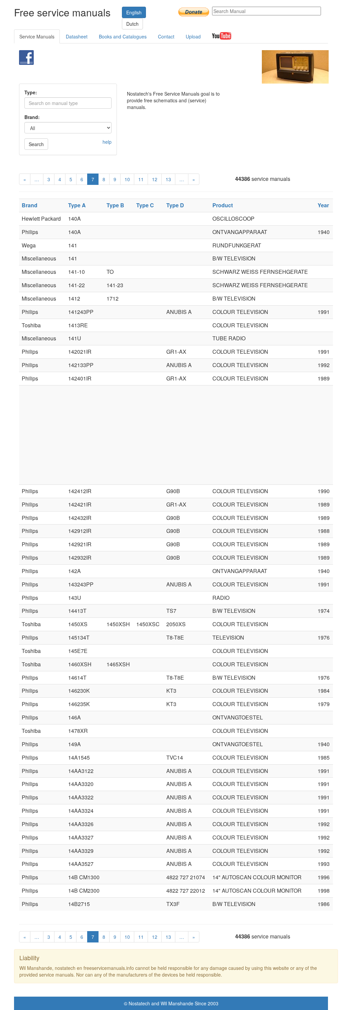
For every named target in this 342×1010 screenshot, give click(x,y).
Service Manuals (36, 36)
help (107, 141)
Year (323, 205)
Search (36, 144)
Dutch (132, 23)
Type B (115, 205)
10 (127, 179)
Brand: (32, 117)
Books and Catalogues (123, 36)
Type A (77, 205)
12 (154, 179)
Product (222, 205)
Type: (30, 92)
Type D (175, 205)
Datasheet (77, 36)
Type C (145, 205)
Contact (166, 36)
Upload (193, 36)
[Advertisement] (162, 67)
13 (168, 179)
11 (141, 179)
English (134, 12)
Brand (29, 205)
